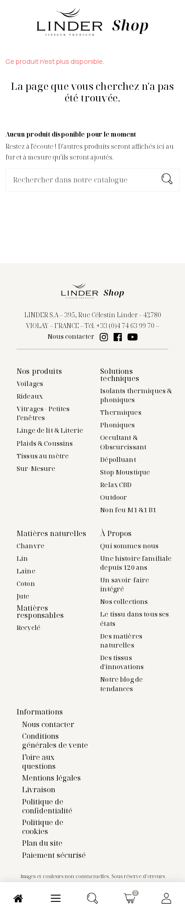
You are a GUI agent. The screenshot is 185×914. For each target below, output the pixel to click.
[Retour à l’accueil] (92, 21)
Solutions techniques (119, 375)
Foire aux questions (39, 762)
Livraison (38, 789)
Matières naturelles (51, 533)
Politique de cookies (42, 827)
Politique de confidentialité (47, 806)
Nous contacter (71, 336)
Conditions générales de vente (55, 741)
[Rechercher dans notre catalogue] (167, 179)
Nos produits (39, 371)
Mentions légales (51, 777)
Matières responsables (40, 611)
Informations (40, 711)
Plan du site (42, 843)
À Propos (116, 533)
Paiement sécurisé (54, 855)
